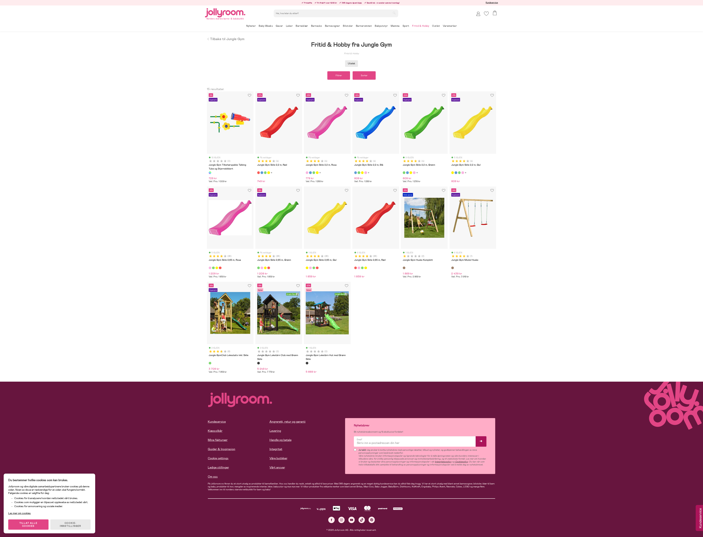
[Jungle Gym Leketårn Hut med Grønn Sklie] (307, 363)
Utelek (351, 63)
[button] (486, 13)
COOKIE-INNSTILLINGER (70, 524)
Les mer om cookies (19, 513)
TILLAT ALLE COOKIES (28, 524)
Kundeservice (492, 2)
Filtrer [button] (339, 75)
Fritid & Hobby (351, 53)
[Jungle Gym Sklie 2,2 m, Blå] (262, 172)
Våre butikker (278, 458)
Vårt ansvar (277, 467)
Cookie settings (218, 458)
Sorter (364, 75)
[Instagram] (341, 520)
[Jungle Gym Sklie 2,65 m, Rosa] (210, 268)
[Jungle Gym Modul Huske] (452, 268)
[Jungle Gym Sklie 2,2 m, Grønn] (265, 172)
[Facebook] (331, 520)
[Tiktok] (361, 520)
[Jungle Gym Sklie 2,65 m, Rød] (220, 268)
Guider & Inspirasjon (221, 449)
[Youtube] (351, 520)
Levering (275, 431)
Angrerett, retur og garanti (287, 422)
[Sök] (394, 13)
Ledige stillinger (218, 467)
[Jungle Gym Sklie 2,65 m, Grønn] (213, 268)
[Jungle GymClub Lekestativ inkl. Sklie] (210, 363)
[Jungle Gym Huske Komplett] (404, 268)
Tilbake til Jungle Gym (227, 39)
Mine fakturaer (218, 440)
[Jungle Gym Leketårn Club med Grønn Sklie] (258, 363)
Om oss (213, 477)
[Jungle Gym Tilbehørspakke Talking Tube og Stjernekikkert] (210, 172)
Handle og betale (280, 440)
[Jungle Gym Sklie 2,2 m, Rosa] (307, 172)
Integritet (275, 449)
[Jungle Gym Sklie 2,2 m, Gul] (268, 172)
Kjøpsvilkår (215, 431)
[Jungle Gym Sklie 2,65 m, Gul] (216, 268)
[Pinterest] (372, 520)
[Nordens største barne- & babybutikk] (225, 12)
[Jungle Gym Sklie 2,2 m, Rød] (258, 172)
